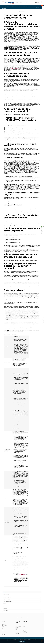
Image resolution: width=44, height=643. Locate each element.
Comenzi (24, 626)
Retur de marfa (25, 625)
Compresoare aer (6, 599)
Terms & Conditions (25, 639)
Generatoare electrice (7, 601)
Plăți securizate (18, 629)
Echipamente (5, 610)
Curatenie (5, 606)
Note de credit (25, 627)
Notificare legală (18, 626)
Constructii (4, 624)
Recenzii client (41, 230)
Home (4, 592)
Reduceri (5, 608)
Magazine (17, 633)
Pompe (3, 633)
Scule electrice (6, 594)
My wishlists (24, 631)
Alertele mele (25, 632)
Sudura (4, 603)
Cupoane (24, 630)
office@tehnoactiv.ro (14, 68)
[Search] (27, 2)
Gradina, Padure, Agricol (7, 597)
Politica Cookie (18, 632)
